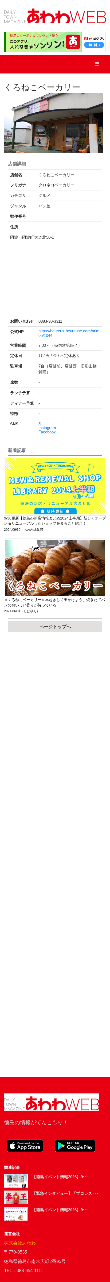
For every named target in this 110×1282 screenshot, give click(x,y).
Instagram (47, 428)
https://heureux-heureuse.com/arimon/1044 (69, 333)
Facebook (47, 432)
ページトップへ (55, 626)
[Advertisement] (55, 855)
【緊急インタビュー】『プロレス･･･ (65, 1193)
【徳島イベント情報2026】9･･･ (60, 1176)
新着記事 (17, 450)
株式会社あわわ (20, 1243)
